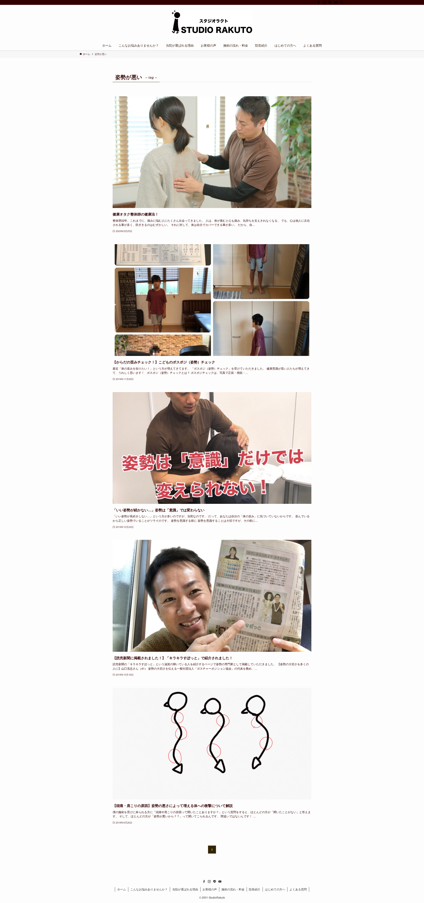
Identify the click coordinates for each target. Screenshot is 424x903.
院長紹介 (254, 889)
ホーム (121, 889)
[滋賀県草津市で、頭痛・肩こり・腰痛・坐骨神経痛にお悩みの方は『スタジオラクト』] (212, 23)
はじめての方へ (275, 889)
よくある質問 (298, 889)
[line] (330, 2)
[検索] (341, 2)
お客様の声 (210, 889)
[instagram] (324, 2)
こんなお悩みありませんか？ (149, 889)
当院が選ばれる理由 (185, 889)
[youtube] (336, 2)
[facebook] (319, 2)
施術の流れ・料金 (232, 889)
